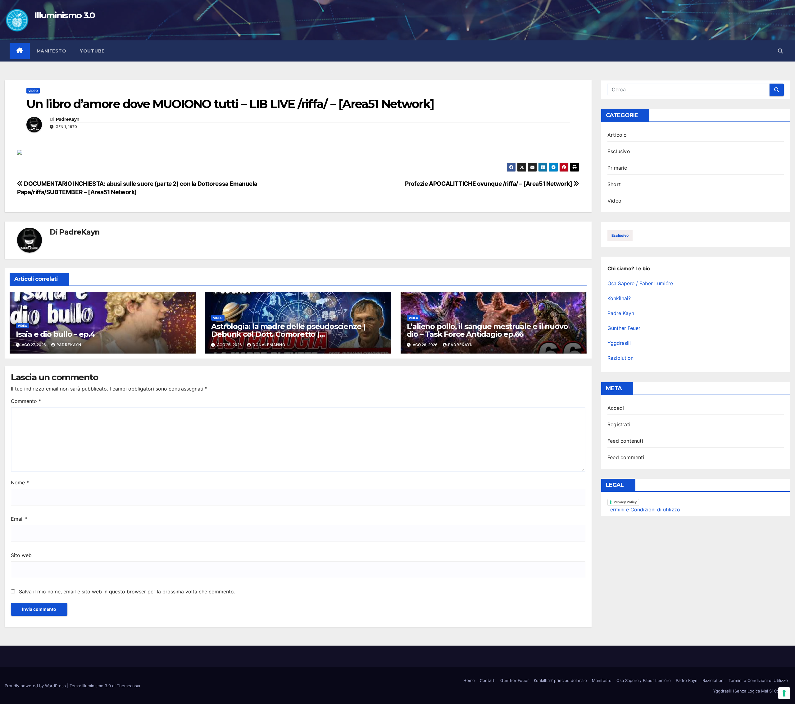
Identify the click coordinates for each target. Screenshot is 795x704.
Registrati (618, 424)
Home (469, 680)
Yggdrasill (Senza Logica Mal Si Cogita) (750, 690)
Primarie (617, 168)
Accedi (615, 408)
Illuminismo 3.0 (64, 15)
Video (33, 91)
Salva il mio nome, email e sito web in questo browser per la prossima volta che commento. (127, 591)
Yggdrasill (619, 343)
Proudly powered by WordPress (36, 685)
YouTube (92, 51)
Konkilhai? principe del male (560, 680)
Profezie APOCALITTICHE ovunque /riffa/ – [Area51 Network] (489, 183)
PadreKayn (68, 119)
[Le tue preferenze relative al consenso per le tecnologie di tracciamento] (784, 693)
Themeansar (128, 685)
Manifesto (51, 51)
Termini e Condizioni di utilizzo (643, 509)
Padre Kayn (620, 313)
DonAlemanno (268, 344)
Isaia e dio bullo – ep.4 (55, 334)
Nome (20, 482)
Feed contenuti (625, 441)
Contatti (487, 680)
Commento (26, 401)
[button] (780, 51)
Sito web (21, 555)
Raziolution (620, 358)
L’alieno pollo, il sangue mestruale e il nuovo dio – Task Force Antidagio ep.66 (487, 330)
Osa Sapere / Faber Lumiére (640, 283)
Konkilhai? (619, 298)
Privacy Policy (625, 502)
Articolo (617, 135)
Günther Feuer (623, 328)
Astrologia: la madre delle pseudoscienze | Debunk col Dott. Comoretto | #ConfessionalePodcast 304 (288, 334)
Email (19, 519)
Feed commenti (625, 457)
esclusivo (620, 235)
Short (614, 184)
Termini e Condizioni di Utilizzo (758, 680)
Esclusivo (618, 151)
